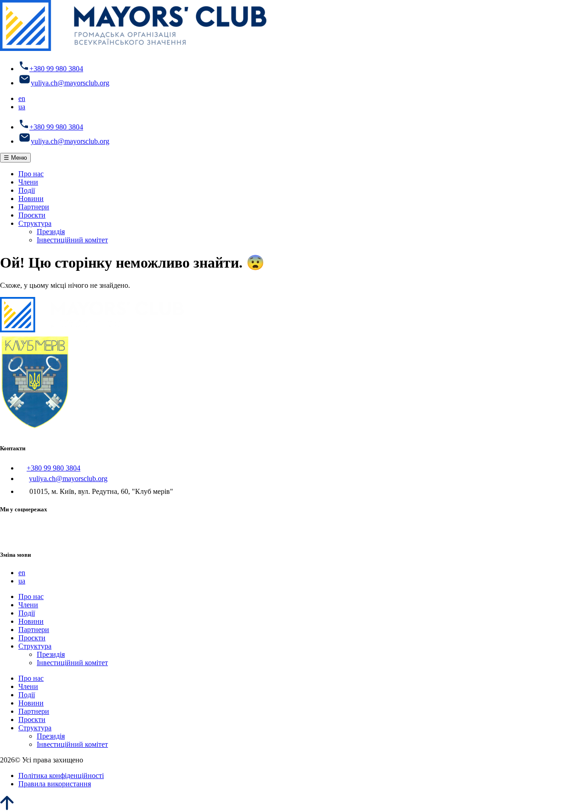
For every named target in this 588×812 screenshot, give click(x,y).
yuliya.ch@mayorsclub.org (70, 83)
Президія (51, 231)
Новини (31, 198)
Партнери (33, 207)
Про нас (31, 174)
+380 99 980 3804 (56, 69)
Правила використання (54, 784)
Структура (34, 223)
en (21, 98)
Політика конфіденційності (61, 775)
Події (26, 190)
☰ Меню (15, 157)
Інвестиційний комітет (72, 240)
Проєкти (31, 215)
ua (21, 107)
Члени (28, 182)
